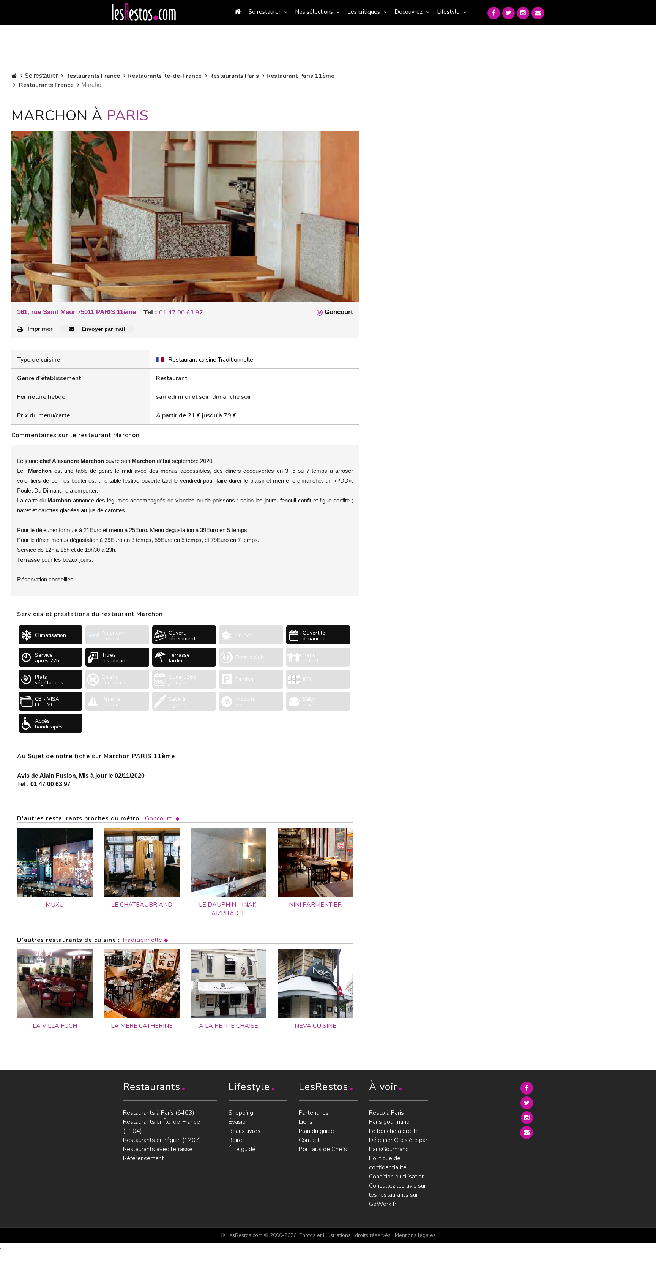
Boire (235, 1140)
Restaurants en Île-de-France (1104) (161, 1126)
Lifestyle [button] (448, 12)
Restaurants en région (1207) (162, 1140)
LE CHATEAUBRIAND (141, 904)
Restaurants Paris (234, 76)
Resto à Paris (386, 1113)
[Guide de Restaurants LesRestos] (144, 12)
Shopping (241, 1113)
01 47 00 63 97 (181, 312)
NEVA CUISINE (315, 1026)
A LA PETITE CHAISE (228, 1026)
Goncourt (158, 818)
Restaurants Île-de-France (165, 76)
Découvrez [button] (408, 12)
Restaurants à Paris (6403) (158, 1113)
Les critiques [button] (363, 12)
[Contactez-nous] (537, 13)
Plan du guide (316, 1131)
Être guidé (242, 1149)
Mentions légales (415, 1235)
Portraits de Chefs (323, 1149)
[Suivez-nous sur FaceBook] (493, 13)
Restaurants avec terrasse (157, 1149)
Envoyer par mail (102, 329)
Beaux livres (244, 1131)
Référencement (143, 1158)
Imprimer (40, 329)
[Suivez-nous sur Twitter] (508, 13)
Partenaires (314, 1113)
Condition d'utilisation (397, 1176)
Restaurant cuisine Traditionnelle (210, 359)
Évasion (239, 1122)
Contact (309, 1140)
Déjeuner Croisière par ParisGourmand (398, 1144)
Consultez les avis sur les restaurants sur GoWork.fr (397, 1194)
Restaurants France (92, 76)
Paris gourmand (389, 1122)
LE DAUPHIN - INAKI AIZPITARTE (228, 909)
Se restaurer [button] (265, 12)
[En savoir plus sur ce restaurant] (55, 983)
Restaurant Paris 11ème (300, 76)
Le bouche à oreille (394, 1131)
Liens (305, 1122)
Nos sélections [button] (314, 12)
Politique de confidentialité (388, 1163)
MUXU (55, 904)
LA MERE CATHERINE (142, 1026)
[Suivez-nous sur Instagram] (523, 13)
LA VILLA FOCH (55, 1026)
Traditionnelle (142, 940)
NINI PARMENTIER (315, 904)
